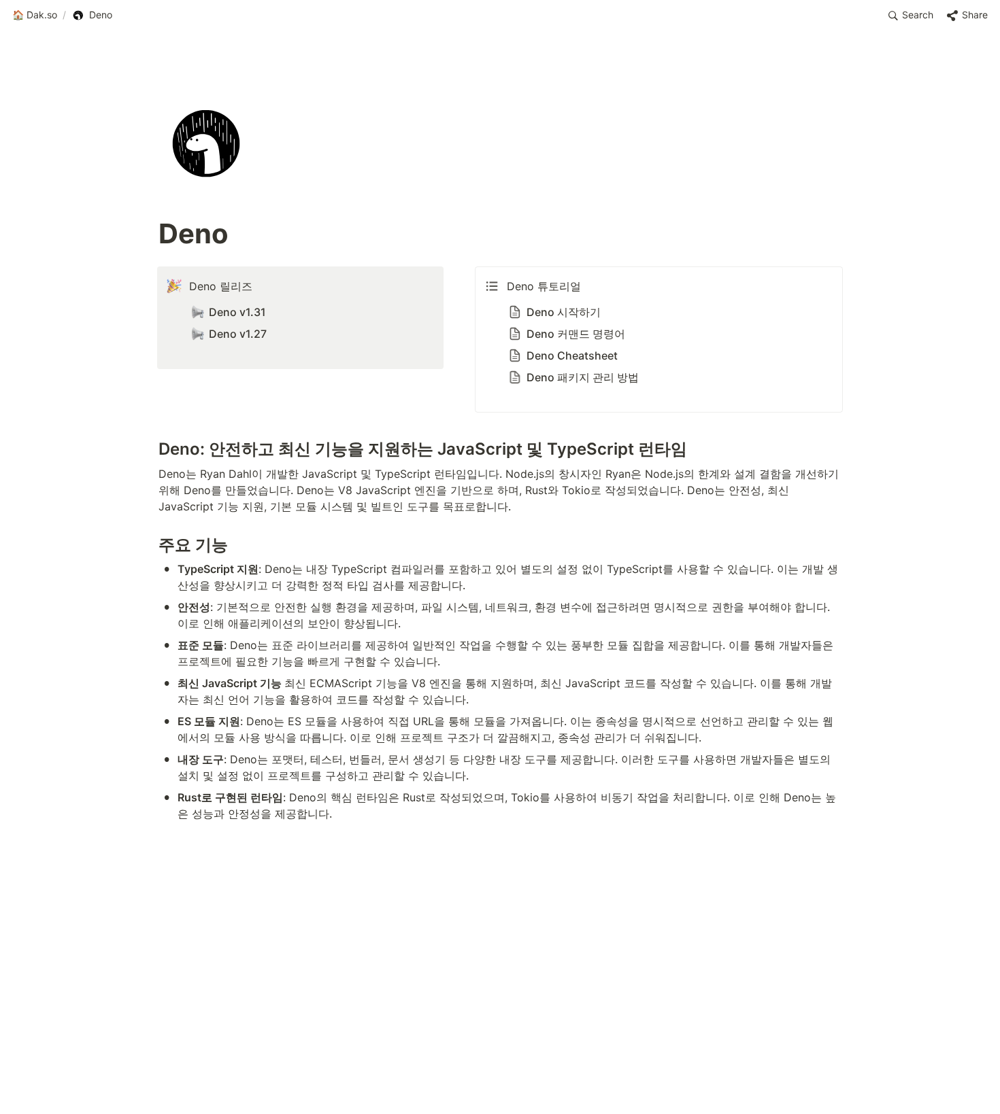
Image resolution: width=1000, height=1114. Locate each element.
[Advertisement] (500, 1078)
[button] (34, 15)
